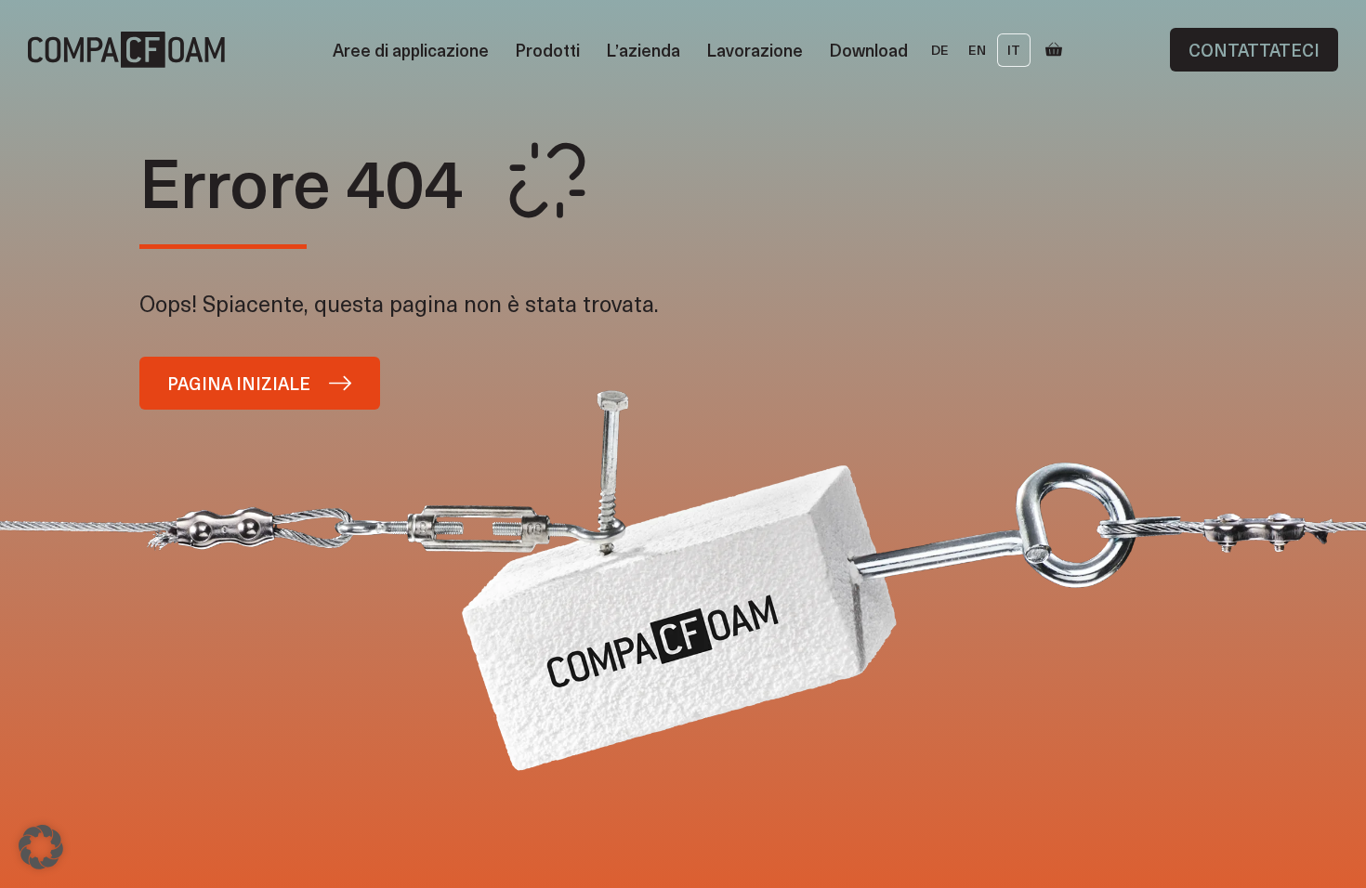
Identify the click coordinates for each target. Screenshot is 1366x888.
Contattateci (1254, 49)
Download (868, 49)
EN (977, 49)
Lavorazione (754, 49)
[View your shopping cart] (1053, 50)
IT (1013, 49)
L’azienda (643, 49)
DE (940, 49)
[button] (41, 847)
